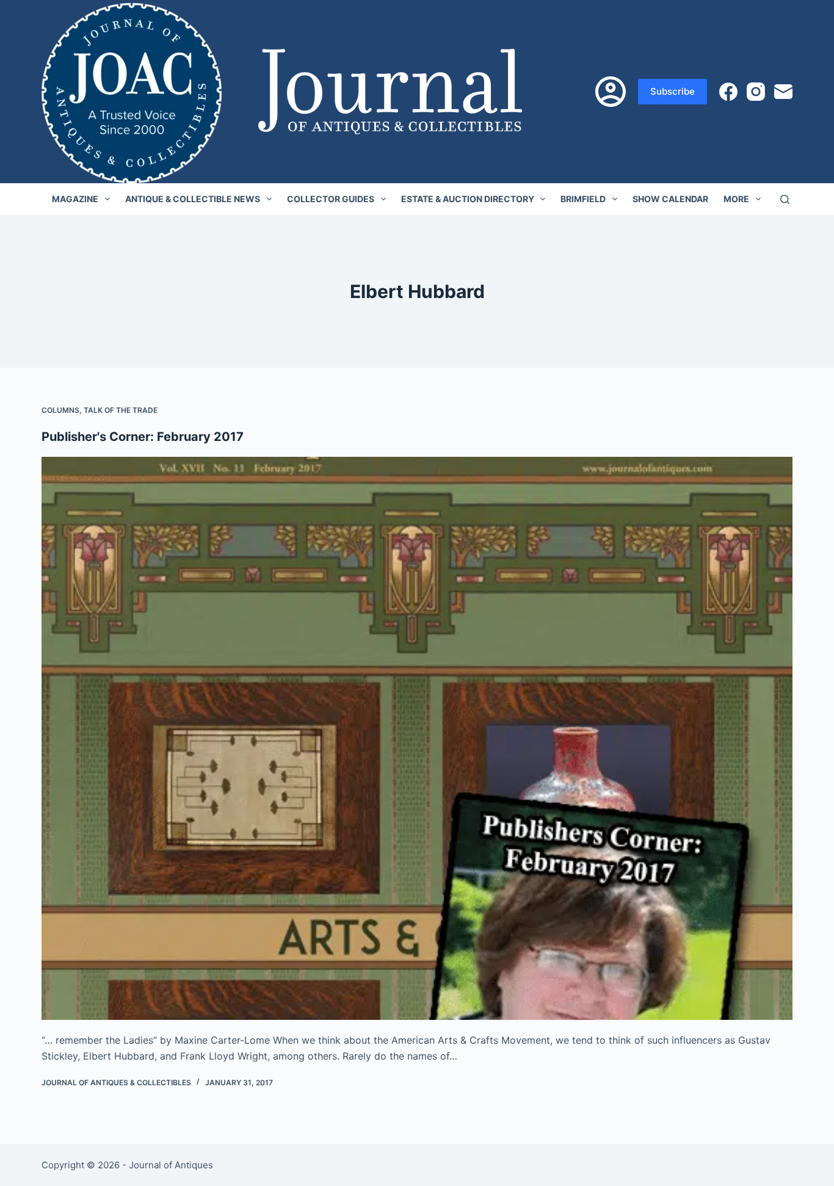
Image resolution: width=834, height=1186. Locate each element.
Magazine (75, 199)
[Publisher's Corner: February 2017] (417, 738)
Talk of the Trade (121, 410)
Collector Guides (330, 199)
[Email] (783, 91)
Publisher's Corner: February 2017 (143, 436)
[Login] (610, 91)
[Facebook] (728, 91)
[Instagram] (756, 91)
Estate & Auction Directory (467, 199)
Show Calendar (670, 199)
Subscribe (672, 91)
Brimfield (583, 199)
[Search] (784, 199)
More (736, 199)
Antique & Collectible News (192, 199)
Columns (60, 410)
